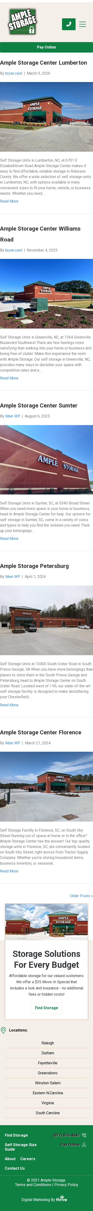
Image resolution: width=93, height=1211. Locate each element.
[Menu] (85, 24)
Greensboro (47, 1073)
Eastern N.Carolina (48, 1093)
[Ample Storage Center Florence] (46, 786)
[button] (46, 1007)
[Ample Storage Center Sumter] (46, 459)
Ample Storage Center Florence (40, 732)
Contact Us (15, 1168)
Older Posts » (81, 896)
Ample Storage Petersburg (34, 566)
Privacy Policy (66, 1184)
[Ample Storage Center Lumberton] (46, 116)
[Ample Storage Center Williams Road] (46, 293)
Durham (47, 1053)
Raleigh (47, 1043)
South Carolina (48, 1113)
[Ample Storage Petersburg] (46, 620)
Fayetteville (47, 1063)
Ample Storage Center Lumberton (43, 62)
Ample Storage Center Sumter (39, 405)
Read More (9, 201)
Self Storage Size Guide (21, 1147)
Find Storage (16, 1135)
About (10, 1159)
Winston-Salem (48, 1083)
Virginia (47, 1103)
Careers (27, 1159)
